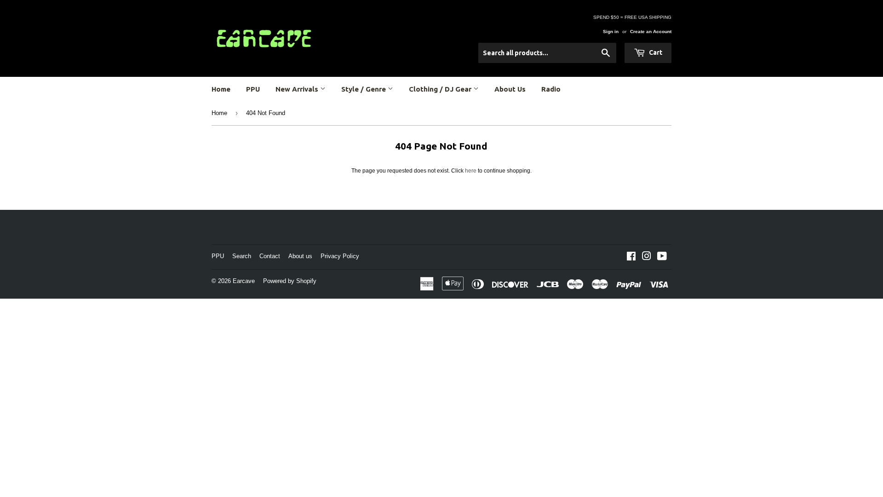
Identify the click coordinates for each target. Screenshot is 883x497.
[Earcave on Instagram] (646, 257)
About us (300, 256)
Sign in (611, 31)
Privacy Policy (340, 256)
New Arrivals (297, 89)
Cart (655, 52)
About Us (510, 89)
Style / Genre (364, 89)
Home (221, 89)
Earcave (244, 280)
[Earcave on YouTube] (662, 257)
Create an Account (650, 31)
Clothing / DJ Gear (441, 89)
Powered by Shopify (289, 280)
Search (241, 256)
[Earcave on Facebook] (631, 257)
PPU (253, 89)
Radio (551, 89)
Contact (269, 256)
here (470, 171)
